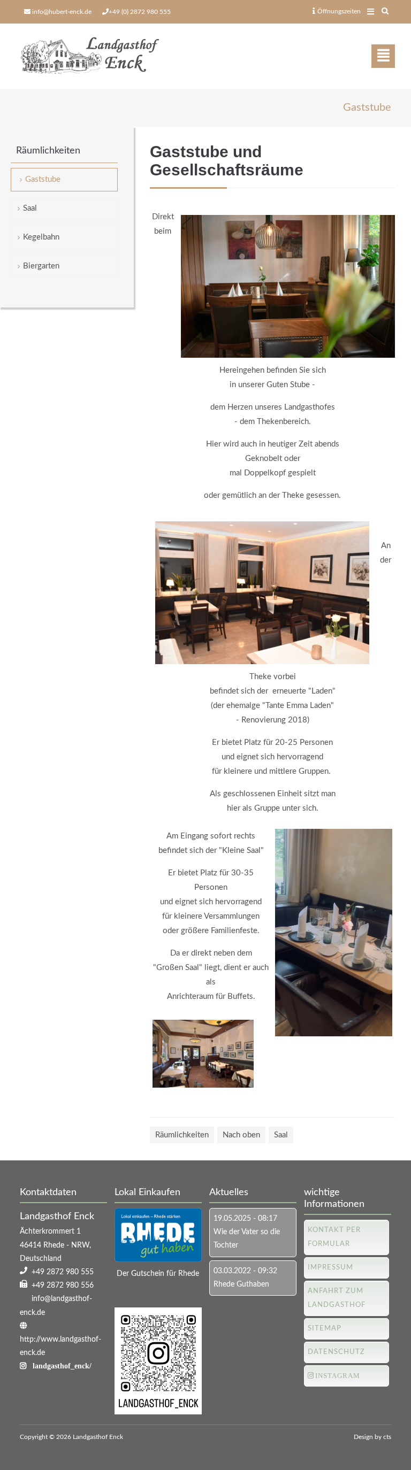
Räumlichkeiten (182, 1135)
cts (387, 1437)
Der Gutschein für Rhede (158, 1273)
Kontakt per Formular (334, 1237)
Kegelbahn (41, 237)
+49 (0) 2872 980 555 (140, 12)
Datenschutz (336, 1352)
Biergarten (41, 266)
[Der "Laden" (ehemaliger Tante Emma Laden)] (262, 662)
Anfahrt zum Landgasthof (337, 1298)
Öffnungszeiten (339, 11)
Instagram (337, 1375)
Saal (281, 1135)
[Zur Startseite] (89, 56)
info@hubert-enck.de (62, 12)
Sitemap (324, 1328)
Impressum (330, 1267)
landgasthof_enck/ (62, 1365)
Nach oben (241, 1135)
